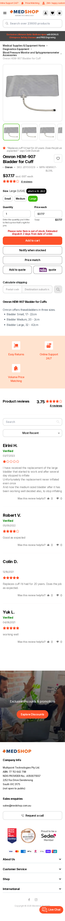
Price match (32, 260)
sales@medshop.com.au (17, 805)
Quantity (8, 207)
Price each (40, 207)
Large (32, 198)
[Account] (45, 13)
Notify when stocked (32, 250)
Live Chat (54, 909)
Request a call (34, 815)
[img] (11, 461)
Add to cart (32, 240)
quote (52, 269)
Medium (20, 198)
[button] (11, 181)
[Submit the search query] (7, 24)
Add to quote (17, 269)
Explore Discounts (32, 714)
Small (8, 198)
